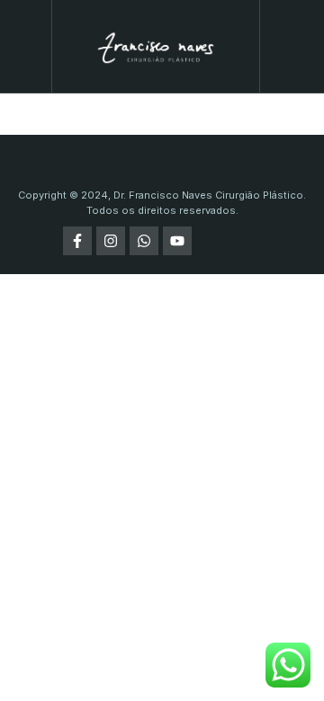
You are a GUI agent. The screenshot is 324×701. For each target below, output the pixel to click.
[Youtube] (177, 240)
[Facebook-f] (77, 240)
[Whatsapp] (144, 240)
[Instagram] (110, 240)
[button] (25, 46)
